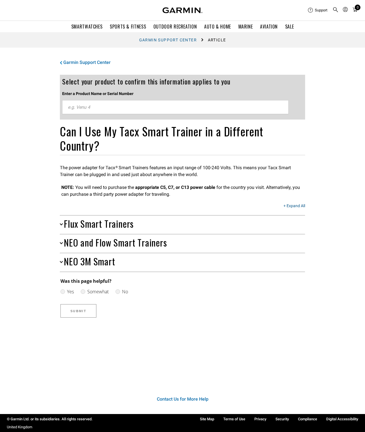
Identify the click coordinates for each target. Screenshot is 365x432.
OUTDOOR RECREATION (175, 26)
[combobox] (175, 107)
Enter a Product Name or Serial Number (97, 93)
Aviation (269, 26)
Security (282, 419)
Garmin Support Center (168, 40)
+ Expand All (294, 206)
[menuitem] (318, 10)
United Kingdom (19, 427)
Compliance (307, 419)
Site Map (207, 419)
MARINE (245, 26)
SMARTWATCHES (87, 26)
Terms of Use (234, 419)
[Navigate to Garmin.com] (182, 10)
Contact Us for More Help (182, 399)
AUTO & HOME (217, 26)
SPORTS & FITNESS (128, 26)
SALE (289, 26)
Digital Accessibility (342, 419)
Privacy (260, 419)
